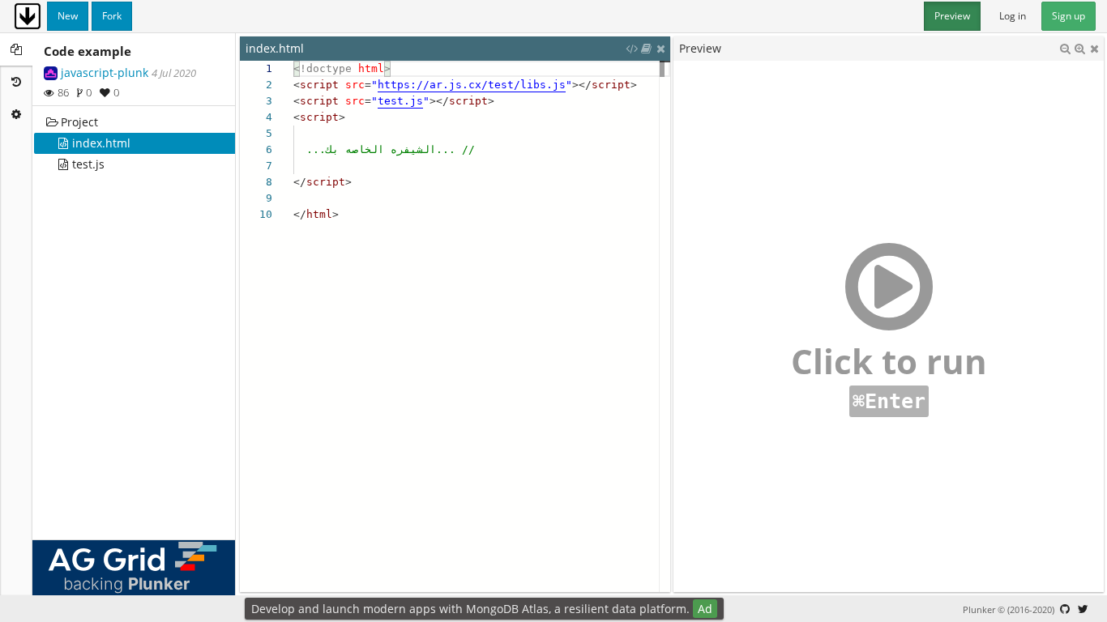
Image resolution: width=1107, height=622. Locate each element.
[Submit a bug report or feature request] (1065, 609)
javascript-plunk (104, 72)
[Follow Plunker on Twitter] (1082, 609)
